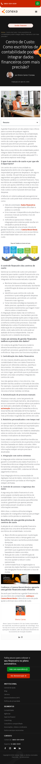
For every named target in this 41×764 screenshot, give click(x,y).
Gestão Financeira (21, 25)
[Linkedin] (19, 637)
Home (3, 32)
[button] (36, 11)
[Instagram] (22, 637)
